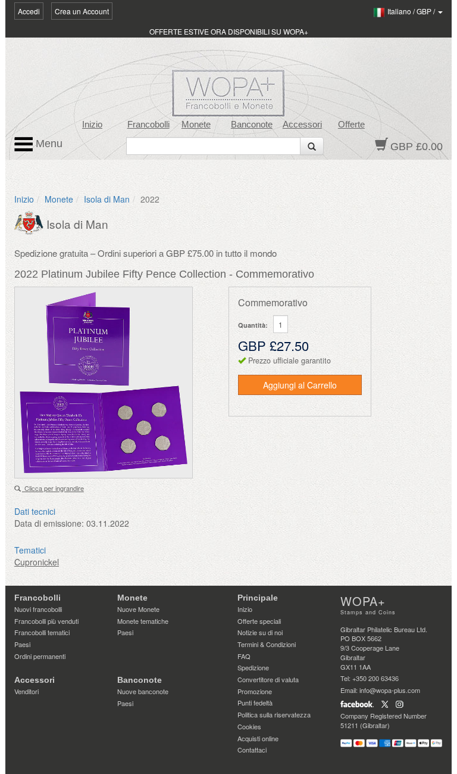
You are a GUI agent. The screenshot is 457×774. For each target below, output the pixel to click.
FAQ (244, 656)
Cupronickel (36, 562)
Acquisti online (257, 738)
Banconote (252, 124)
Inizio (92, 124)
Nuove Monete (138, 609)
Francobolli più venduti (46, 621)
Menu (47, 144)
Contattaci (252, 749)
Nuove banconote (142, 691)
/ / (412, 11)
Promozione (254, 691)
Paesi (22, 644)
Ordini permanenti (39, 656)
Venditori (26, 691)
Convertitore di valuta (268, 679)
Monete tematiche (142, 621)
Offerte (351, 124)
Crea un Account (82, 11)
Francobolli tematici (42, 632)
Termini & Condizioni (266, 644)
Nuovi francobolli (38, 609)
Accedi (29, 11)
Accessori (302, 124)
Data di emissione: (49, 523)
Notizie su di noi (260, 632)
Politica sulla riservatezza (274, 714)
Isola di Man (107, 199)
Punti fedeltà (255, 702)
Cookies (249, 726)
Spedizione (253, 667)
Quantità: (253, 325)
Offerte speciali (259, 621)
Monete (196, 124)
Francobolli (148, 124)
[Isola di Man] (30, 222)
